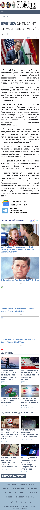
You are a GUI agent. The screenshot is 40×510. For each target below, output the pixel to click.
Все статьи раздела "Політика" (13, 476)
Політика (8, 23)
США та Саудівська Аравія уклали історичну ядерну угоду (10, 400)
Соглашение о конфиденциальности (17, 497)
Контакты (33, 493)
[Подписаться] (15, 203)
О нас (32, 497)
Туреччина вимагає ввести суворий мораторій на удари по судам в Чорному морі (29, 433)
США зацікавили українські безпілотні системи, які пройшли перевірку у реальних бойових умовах (9, 374)
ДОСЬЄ (28, 488)
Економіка (16, 488)
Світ (22, 488)
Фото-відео (7, 488)
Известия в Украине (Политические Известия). (21, 506)
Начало (8, 484)
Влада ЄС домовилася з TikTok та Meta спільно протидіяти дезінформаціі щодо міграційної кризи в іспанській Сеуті (29, 463)
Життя (11, 493)
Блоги (14, 484)
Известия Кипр (19, 493)
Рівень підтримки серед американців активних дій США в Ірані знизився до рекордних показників (30, 374)
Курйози (34, 488)
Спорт (5, 493)
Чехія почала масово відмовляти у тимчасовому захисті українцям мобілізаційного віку (9, 462)
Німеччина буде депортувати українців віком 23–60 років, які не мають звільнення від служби (9, 434)
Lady (27, 493)
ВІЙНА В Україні (22, 484)
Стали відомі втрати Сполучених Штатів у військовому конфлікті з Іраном (29, 401)
